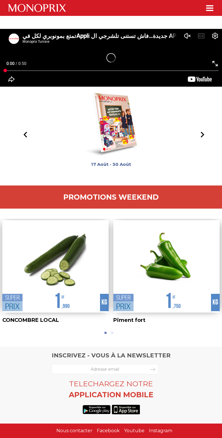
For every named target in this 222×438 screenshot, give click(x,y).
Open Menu (209, 8)
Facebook (108, 430)
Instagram (160, 430)
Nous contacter (74, 430)
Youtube (134, 430)
